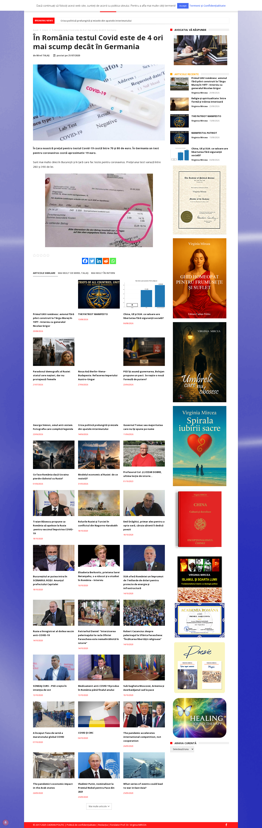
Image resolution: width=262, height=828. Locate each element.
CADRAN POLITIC (55, 824)
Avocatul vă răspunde (190, 30)
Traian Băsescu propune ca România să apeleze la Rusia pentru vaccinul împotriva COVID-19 (53, 527)
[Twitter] (92, 261)
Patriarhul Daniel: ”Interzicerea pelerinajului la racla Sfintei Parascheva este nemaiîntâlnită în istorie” (98, 637)
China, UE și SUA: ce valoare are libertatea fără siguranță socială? (143, 316)
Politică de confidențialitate (81, 824)
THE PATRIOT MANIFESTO (93, 314)
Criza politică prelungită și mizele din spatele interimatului (96, 20)
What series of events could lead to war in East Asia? (143, 785)
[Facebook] (85, 261)
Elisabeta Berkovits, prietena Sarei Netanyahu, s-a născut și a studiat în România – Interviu (99, 576)
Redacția (103, 824)
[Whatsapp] (113, 261)
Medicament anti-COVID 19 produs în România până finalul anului (98, 687)
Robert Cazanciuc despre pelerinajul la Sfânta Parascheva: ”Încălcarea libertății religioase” (143, 635)
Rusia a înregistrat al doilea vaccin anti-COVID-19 (53, 633)
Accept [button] (182, 5)
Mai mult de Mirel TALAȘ (73, 273)
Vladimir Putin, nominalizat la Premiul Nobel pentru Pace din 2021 (96, 787)
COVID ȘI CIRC (85, 732)
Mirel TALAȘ (43, 55)
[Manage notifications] (5, 822)
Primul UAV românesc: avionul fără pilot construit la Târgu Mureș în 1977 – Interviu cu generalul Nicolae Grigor (53, 320)
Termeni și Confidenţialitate (207, 5)
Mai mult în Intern (103, 273)
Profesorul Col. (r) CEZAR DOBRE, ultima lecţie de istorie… (142, 474)
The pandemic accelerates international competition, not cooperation (142, 736)
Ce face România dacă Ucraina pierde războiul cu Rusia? (51, 476)
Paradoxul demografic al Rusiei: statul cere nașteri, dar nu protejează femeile (52, 375)
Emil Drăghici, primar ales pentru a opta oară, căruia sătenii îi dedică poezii (144, 525)
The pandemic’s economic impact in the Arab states (53, 785)
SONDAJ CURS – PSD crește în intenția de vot (50, 687)
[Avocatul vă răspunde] (200, 50)
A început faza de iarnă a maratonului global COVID (48, 734)
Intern (45, 30)
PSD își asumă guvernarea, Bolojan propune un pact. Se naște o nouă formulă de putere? (143, 375)
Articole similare (44, 273)
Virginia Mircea (199, 92)
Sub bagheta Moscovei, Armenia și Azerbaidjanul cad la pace (143, 687)
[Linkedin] (99, 261)
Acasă (35, 30)
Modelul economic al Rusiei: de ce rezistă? (98, 476)
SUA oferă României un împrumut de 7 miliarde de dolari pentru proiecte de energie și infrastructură (143, 582)
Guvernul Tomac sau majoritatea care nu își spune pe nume (143, 427)
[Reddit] (106, 261)
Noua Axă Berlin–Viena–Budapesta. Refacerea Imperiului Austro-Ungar (97, 375)
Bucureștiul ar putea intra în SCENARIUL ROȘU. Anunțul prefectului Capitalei (50, 580)
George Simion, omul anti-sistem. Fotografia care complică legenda (53, 427)
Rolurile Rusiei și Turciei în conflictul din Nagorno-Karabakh (98, 523)
